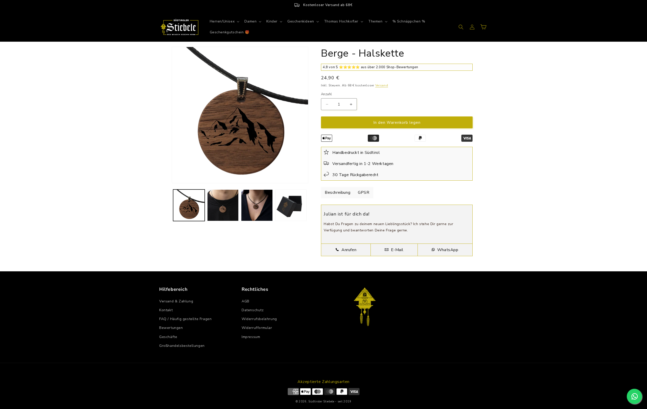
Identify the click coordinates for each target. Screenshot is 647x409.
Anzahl (326, 94)
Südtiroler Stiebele (321, 401)
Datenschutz (253, 310)
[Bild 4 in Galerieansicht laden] (291, 205)
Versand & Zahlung (176, 301)
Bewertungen (171, 327)
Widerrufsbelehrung (259, 319)
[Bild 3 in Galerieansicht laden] (257, 205)
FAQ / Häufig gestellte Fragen (185, 319)
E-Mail (396, 250)
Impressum (251, 336)
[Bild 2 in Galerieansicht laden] (223, 205)
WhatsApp (447, 250)
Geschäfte (168, 336)
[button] (224, 21)
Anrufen (348, 250)
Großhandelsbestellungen (182, 345)
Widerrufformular (257, 327)
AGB (245, 301)
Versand (381, 85)
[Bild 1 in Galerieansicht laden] (189, 205)
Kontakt (166, 310)
